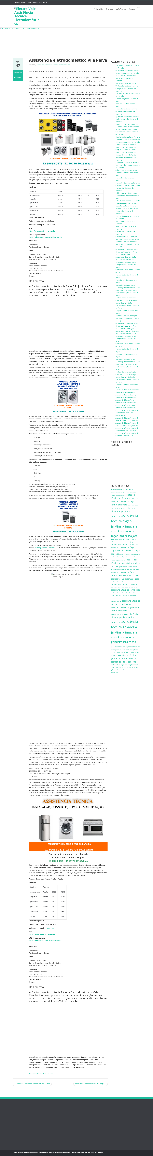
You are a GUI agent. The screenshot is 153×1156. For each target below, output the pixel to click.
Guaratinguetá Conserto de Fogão (127, 362)
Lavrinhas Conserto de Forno (126, 242)
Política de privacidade (23, 1116)
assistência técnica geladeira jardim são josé (123, 641)
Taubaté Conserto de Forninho (126, 124)
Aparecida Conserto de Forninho (127, 116)
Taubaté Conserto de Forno (125, 298)
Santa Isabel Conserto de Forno (127, 257)
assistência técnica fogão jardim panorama (123, 512)
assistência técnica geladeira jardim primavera (124, 627)
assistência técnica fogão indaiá (120, 492)
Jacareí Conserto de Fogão (125, 377)
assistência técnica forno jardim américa (127, 569)
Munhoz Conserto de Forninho (126, 208)
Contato (132, 9)
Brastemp (37, 548)
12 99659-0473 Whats (20, 2)
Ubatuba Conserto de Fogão (125, 336)
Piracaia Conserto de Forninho (126, 155)
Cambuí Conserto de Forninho (126, 236)
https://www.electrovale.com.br (42, 231)
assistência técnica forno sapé (125, 589)
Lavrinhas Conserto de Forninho (127, 239)
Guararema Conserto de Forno (126, 249)
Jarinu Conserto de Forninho (125, 147)
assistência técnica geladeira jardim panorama (124, 618)
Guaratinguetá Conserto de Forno (127, 288)
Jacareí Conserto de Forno (125, 303)
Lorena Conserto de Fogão (125, 359)
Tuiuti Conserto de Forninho (125, 152)
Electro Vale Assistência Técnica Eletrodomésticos (53, 65)
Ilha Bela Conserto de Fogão (125, 333)
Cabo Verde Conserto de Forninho (127, 201)
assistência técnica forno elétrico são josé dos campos (125, 563)
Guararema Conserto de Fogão (126, 323)
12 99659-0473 (50, 928)
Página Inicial (20, 1111)
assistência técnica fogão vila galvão (130, 554)
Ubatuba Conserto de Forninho (126, 86)
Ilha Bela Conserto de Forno (125, 259)
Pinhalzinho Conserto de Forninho (127, 137)
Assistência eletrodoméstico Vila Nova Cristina (32, 1084)
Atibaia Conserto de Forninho (126, 170)
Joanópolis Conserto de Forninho (127, 162)
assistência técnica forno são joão (121, 593)
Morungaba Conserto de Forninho (127, 142)
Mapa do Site (20, 1132)
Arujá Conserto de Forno (124, 254)
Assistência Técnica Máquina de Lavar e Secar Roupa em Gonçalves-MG (127, 412)
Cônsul (44, 548)
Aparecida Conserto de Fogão (126, 364)
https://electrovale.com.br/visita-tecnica (45, 237)
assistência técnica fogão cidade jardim (122, 489)
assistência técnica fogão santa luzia (128, 544)
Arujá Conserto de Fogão (124, 328)
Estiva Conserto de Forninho (125, 206)
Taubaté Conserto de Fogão (125, 372)
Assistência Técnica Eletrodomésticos (41, 1074)
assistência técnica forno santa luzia (128, 587)
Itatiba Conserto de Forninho (125, 145)
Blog (17, 1127)
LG (57, 548)
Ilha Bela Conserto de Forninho (126, 83)
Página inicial (98, 9)
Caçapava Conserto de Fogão (126, 374)
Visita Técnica (121, 9)
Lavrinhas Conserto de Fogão (126, 316)
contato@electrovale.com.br (37, 2)
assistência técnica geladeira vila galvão (122, 665)
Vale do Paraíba (21, 1129)
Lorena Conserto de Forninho (126, 109)
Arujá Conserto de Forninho (125, 76)
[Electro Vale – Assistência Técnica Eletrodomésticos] (27, 15)
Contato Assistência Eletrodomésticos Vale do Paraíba (24, 1121)
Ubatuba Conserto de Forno (125, 262)
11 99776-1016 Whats (84, 1119)
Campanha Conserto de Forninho (127, 185)
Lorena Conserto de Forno (125, 285)
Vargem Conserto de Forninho (126, 150)
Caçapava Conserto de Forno (126, 300)
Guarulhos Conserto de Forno (126, 252)
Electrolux (51, 548)
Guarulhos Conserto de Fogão (126, 326)
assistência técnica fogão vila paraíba (121, 557)
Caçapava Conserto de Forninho (127, 127)
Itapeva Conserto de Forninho (126, 203)
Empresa (109, 9)
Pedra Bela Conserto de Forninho (127, 139)
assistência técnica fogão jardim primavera (124, 521)
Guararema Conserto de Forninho (127, 70)
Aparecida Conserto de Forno (126, 290)
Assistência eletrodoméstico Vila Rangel (90, 1084)
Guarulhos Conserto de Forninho (127, 73)
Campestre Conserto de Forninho (127, 183)
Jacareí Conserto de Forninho (126, 129)
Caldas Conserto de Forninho (126, 193)
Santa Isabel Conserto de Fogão (127, 331)
